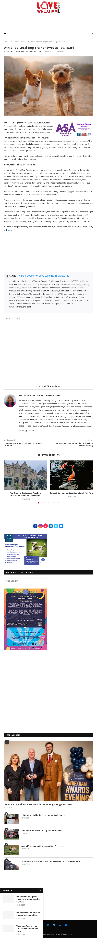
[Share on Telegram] (56, 386)
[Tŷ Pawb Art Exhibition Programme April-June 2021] (11, 819)
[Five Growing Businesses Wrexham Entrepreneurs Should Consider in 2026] (25, 475)
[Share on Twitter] (42, 386)
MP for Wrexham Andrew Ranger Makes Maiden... (28, 913)
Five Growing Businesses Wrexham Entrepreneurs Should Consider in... (25, 494)
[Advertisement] (48, 22)
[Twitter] (54, 925)
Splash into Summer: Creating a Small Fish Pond (71, 493)
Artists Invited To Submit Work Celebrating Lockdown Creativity (50, 861)
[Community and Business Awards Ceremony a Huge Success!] (48, 771)
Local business (20, 42)
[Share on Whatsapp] (53, 386)
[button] (7, 482)
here (9, 230)
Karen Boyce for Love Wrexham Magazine (26, 51)
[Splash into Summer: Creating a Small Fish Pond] (71, 475)
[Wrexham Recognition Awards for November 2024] (8, 928)
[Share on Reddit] (50, 386)
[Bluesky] (60, 925)
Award (7, 318)
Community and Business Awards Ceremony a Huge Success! (38, 804)
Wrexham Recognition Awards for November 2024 (27, 928)
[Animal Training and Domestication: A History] (11, 850)
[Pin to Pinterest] (45, 386)
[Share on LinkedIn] (48, 386)
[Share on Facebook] (40, 386)
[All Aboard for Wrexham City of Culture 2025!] (11, 834)
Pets (16, 318)
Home (6, 42)
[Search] (92, 33)
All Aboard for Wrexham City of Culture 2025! (41, 830)
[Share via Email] (58, 386)
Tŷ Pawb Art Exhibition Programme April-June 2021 (44, 815)
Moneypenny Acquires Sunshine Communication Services (28, 899)
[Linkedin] (48, 925)
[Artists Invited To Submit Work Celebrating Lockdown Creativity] (11, 865)
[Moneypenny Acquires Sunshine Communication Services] (8, 899)
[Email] (66, 925)
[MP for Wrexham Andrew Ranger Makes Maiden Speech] (8, 915)
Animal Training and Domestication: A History (42, 846)
